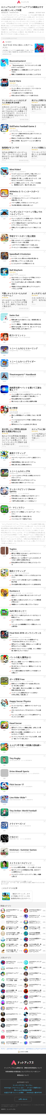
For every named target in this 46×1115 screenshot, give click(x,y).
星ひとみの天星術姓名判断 (23, 1090)
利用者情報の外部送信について (16, 1071)
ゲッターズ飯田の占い (34, 1088)
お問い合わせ (23, 1099)
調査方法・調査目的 (23, 1068)
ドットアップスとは (10, 1068)
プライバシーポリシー (33, 1071)
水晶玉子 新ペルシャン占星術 (14, 1092)
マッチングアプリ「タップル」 (23, 1085)
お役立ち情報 (24, 1052)
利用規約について (36, 1068)
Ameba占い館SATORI (34, 1092)
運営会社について (23, 1075)
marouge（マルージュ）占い (14, 1088)
